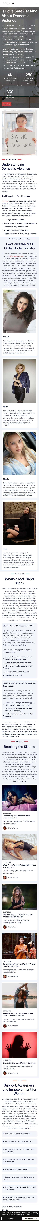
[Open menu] (36, 3)
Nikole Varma (13, 828)
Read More (6, 104)
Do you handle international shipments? (18, 1141)
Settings (10, 1218)
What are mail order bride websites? (17, 1134)
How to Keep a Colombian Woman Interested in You (16, 817)
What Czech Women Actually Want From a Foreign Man (19, 866)
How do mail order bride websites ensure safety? (18, 1178)
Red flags (5, 201)
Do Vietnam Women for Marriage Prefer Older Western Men (19, 965)
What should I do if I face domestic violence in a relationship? (19, 1188)
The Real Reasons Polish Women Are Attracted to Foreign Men (18, 915)
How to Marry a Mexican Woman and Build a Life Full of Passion (18, 1014)
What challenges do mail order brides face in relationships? (18, 1160)
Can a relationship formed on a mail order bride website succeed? (18, 1198)
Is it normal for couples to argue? (16, 1169)
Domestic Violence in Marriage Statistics (19, 1063)
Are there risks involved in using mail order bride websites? (19, 1150)
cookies (12, 1212)
